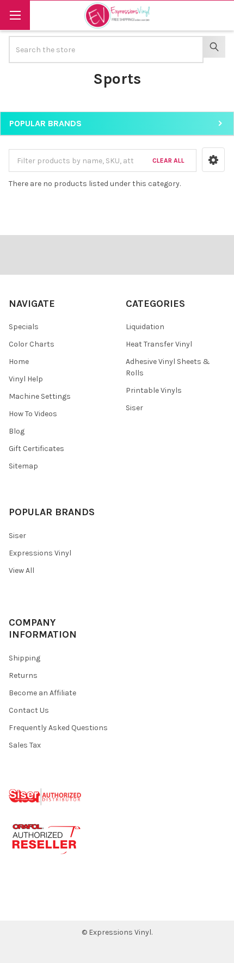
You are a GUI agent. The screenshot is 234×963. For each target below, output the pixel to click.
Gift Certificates (36, 448)
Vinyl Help (26, 379)
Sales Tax (25, 745)
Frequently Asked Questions (58, 727)
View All (21, 570)
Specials (24, 326)
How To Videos (33, 413)
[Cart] (218, 15)
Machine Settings (40, 396)
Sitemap (23, 466)
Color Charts (31, 344)
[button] (213, 159)
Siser (134, 407)
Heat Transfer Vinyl (159, 344)
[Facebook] (21, 904)
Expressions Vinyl (40, 553)
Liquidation (145, 326)
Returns (23, 675)
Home (19, 361)
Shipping (24, 658)
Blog (16, 431)
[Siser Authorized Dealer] (45, 796)
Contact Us (29, 710)
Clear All (168, 160)
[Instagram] (79, 904)
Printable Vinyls (154, 390)
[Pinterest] (40, 904)
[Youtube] (59, 904)
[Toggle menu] (15, 15)
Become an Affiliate (42, 692)
